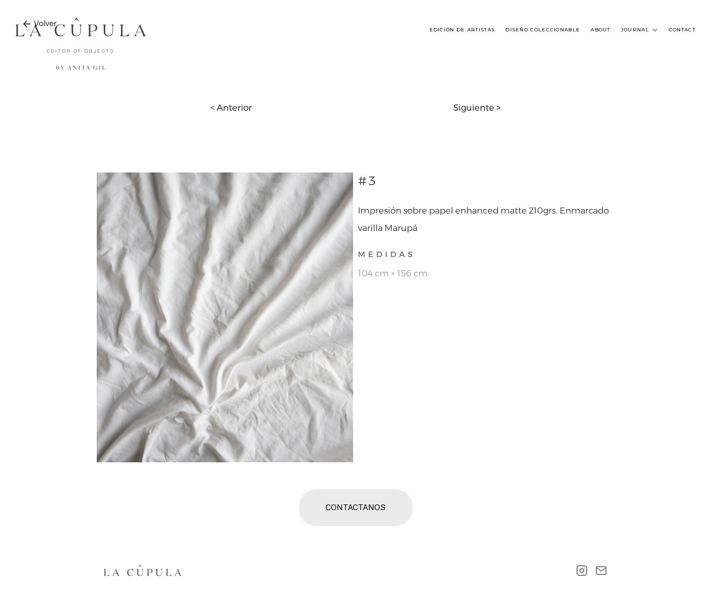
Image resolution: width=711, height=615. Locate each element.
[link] (45, 24)
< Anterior (231, 107)
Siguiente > (477, 107)
